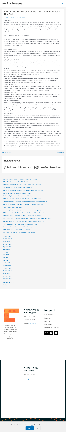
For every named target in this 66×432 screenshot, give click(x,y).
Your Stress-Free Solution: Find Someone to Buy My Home (19, 232)
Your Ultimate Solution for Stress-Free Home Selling (17, 187)
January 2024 (7, 268)
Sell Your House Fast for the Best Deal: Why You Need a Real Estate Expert (23, 221)
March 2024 (6, 262)
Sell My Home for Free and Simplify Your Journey (16, 229)
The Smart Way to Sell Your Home (12, 207)
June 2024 (6, 254)
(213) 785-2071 (32, 323)
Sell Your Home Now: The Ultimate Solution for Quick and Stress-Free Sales (24, 213)
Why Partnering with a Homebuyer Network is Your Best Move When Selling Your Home (27, 218)
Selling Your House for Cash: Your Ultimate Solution (17, 193)
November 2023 (7, 273)
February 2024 (7, 265)
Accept (30, 428)
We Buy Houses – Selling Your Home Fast (17, 167)
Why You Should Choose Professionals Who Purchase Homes (20, 224)
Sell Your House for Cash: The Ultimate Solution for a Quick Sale (20, 179)
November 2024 (7, 241)
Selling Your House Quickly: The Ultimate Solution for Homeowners (21, 182)
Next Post (60, 152)
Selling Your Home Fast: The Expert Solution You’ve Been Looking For (22, 184)
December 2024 (7, 238)
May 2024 (6, 257)
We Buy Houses (12, 3)
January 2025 (7, 236)
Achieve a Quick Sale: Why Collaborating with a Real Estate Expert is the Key (24, 210)
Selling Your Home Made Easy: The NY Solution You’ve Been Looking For (23, 204)
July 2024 (5, 252)
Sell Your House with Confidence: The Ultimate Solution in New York (21, 198)
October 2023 (7, 276)
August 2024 (6, 249)
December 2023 (7, 270)
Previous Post (6, 152)
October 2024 (7, 244)
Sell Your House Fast (8, 282)
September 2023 (7, 278)
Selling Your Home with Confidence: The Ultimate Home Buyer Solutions (23, 190)
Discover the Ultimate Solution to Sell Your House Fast (18, 227)
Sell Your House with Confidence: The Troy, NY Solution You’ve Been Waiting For (25, 201)
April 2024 (6, 260)
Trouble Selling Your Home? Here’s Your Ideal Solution (17, 196)
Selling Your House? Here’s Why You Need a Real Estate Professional (22, 215)
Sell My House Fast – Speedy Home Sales (47, 167)
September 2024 (7, 246)
